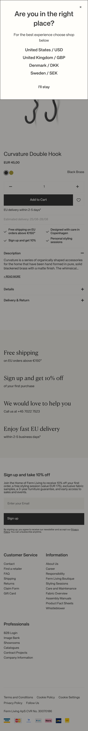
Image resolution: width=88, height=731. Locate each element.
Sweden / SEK (44, 73)
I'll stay (44, 87)
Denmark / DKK (44, 66)
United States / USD (44, 50)
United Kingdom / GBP (44, 58)
